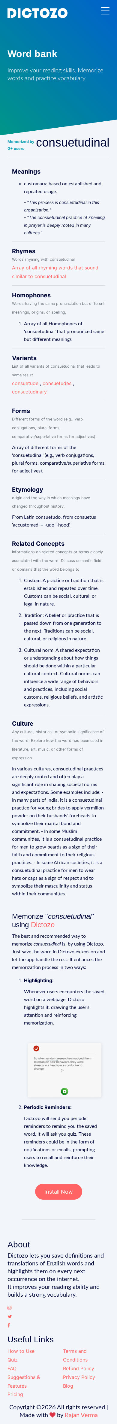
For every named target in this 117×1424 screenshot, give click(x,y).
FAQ (12, 1368)
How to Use (21, 1351)
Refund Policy (78, 1368)
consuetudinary (29, 392)
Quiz (13, 1360)
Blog (68, 1386)
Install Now (58, 1192)
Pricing (15, 1394)
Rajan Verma (81, 1415)
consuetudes (57, 383)
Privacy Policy (79, 1377)
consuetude (25, 383)
